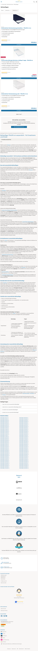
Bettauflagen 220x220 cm (23, 464)
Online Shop (4, 4)
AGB (17, 648)
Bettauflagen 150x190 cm (23, 425)
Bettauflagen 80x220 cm (4, 442)
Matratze (8, 144)
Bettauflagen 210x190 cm (23, 455)
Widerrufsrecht (3, 608)
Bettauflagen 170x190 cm (23, 435)
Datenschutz (14, 648)
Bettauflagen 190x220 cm (23, 449)
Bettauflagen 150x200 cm (23, 426)
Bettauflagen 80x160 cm (4, 437)
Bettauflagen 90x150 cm (4, 444)
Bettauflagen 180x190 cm (23, 440)
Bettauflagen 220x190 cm (23, 460)
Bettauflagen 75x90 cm (4, 435)
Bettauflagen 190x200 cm (23, 446)
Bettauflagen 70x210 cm (4, 432)
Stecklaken (4, 190)
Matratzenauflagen (5, 271)
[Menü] (1, 2)
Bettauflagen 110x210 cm (4, 459)
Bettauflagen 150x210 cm (23, 427)
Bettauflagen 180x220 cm (23, 444)
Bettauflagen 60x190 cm (4, 422)
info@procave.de (6, 566)
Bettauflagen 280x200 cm (24, 468)
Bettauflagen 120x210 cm (4, 464)
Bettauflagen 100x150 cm (4, 450)
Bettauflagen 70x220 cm (4, 434)
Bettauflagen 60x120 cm (4, 421)
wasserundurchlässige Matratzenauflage (9, 210)
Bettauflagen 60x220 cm (4, 426)
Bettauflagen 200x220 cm (23, 454)
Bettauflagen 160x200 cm (23, 431)
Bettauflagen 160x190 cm (23, 430)
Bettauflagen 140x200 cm (23, 421)
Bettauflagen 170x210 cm (23, 437)
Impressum (9, 648)
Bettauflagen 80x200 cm (4, 440)
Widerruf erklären (27, 648)
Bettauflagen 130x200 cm (4, 468)
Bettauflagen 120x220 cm (4, 465)
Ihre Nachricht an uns (20, 126)
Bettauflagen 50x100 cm (4, 420)
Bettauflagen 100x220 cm (4, 455)
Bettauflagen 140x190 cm (23, 420)
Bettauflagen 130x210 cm (23, 417)
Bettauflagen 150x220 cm (23, 429)
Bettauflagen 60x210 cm (4, 425)
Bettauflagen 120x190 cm (4, 461)
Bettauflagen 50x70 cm (4, 417)
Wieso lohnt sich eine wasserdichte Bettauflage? (10, 404)
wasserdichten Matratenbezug (28, 221)
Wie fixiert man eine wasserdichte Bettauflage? (10, 412)
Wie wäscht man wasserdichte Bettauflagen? (10, 409)
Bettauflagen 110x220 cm (4, 460)
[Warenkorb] (36, 1)
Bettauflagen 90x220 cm (4, 449)
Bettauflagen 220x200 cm (23, 461)
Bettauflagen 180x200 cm (23, 441)
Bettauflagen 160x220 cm (23, 434)
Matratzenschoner (10, 4)
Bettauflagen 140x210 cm (23, 422)
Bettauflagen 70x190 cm (4, 430)
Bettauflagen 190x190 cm (23, 445)
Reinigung (31, 169)
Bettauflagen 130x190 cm (4, 466)
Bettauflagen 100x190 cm (4, 451)
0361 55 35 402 (6, 562)
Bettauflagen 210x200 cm (23, 456)
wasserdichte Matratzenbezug (7, 254)
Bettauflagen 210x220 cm (23, 459)
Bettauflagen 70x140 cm (4, 427)
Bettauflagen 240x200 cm (23, 465)
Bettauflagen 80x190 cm (4, 439)
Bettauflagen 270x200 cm (23, 466)
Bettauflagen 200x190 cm (23, 450)
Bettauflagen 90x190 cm (4, 445)
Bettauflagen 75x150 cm (4, 436)
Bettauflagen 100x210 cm (4, 454)
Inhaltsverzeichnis (6, 139)
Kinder (6, 240)
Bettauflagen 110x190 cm (4, 456)
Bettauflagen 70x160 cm (4, 429)
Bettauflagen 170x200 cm (23, 436)
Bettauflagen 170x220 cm (23, 439)
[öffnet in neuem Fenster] (19, 602)
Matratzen (5, 282)
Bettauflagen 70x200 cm (4, 431)
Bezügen (4, 394)
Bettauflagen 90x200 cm (4, 446)
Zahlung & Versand (4, 610)
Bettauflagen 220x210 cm (23, 463)
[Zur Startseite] (19, 1)
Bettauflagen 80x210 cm (4, 441)
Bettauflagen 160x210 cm (23, 432)
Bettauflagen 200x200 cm (24, 451)
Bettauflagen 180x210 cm (23, 442)
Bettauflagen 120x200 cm (4, 463)
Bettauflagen (16, 4)
